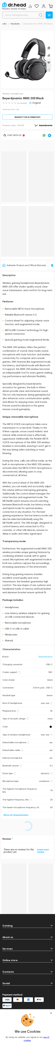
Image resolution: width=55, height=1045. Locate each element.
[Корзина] (50, 6)
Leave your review (43, 850)
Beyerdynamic (46, 656)
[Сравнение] (30, 6)
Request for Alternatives (27, 117)
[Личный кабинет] (43, 6)
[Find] (40, 15)
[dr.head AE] (14, 5)
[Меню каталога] (49, 15)
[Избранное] (37, 6)
